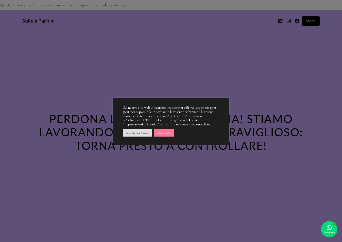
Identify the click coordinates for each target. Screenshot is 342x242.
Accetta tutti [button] (164, 133)
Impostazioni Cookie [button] (137, 133)
